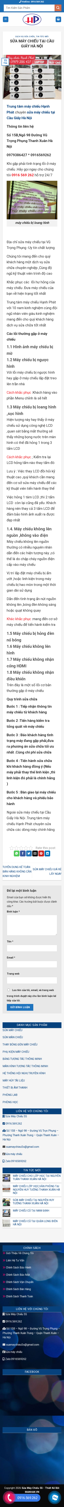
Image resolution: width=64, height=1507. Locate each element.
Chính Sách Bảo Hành (18, 1267)
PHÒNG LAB (10, 1095)
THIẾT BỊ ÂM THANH (15, 1087)
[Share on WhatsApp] (16, 853)
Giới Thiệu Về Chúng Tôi (20, 1253)
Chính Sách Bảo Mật (18, 1274)
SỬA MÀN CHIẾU (13, 1037)
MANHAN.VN (32, 1492)
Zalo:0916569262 (15, 1161)
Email (11, 957)
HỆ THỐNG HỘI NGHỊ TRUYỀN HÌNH (24, 1073)
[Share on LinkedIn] (47, 853)
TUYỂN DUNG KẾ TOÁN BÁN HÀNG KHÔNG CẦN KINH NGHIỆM (17, 871)
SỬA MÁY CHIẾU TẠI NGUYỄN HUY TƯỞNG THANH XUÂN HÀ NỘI (33, 1201)
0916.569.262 (13, 1123)
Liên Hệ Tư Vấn (15, 1260)
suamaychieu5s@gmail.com (22, 1146)
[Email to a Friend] (35, 853)
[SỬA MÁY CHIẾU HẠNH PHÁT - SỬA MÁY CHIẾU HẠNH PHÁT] (32, 19)
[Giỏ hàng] (58, 19)
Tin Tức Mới (42, 36)
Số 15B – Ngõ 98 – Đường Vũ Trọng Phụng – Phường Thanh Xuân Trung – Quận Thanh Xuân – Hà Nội (31, 1333)
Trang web (13, 973)
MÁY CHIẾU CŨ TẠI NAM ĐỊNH (31, 1210)
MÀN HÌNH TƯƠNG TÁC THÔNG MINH (25, 1066)
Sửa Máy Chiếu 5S (16, 1116)
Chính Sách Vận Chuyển (19, 1282)
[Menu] (5, 19)
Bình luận (13, 911)
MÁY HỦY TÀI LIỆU (14, 1080)
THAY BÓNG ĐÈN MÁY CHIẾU (20, 1044)
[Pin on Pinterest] (41, 853)
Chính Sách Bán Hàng (18, 1289)
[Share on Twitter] (29, 853)
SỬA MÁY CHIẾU (12, 1030)
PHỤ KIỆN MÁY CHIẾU (16, 1051)
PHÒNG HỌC (10, 1102)
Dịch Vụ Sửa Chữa (25, 36)
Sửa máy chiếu (13, 1154)
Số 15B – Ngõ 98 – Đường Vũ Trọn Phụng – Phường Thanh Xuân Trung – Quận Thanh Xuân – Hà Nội (31, 1135)
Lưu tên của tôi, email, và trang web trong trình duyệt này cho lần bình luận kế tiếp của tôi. (31, 995)
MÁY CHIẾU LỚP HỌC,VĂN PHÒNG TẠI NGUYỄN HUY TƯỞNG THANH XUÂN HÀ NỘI (36, 1189)
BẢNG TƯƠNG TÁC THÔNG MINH (22, 1059)
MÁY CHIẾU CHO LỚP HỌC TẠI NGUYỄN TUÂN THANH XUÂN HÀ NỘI (37, 1177)
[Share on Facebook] (23, 853)
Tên (10, 941)
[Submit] (58, 7)
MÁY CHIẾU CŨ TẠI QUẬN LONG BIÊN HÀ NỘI (35, 1223)
